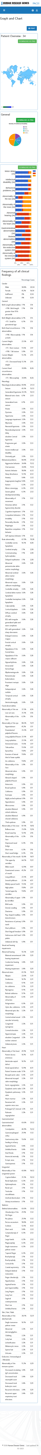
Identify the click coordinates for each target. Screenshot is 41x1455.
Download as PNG (27, 41)
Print (32, 28)
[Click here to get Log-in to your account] (36, 10)
